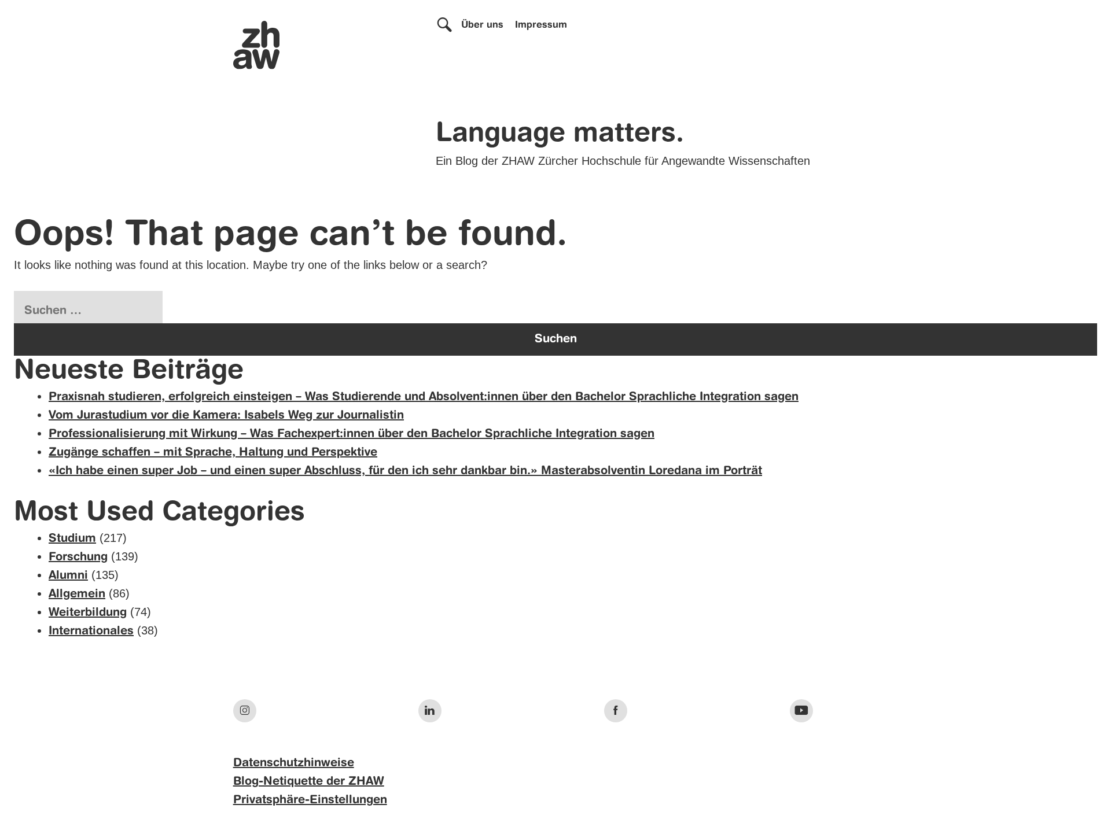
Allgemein (77, 594)
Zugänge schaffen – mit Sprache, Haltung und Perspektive (213, 453)
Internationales (91, 631)
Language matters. (560, 134)
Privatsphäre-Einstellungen (310, 800)
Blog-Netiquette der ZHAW (308, 782)
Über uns (482, 25)
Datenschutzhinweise (293, 763)
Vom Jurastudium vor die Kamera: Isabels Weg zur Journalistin (226, 416)
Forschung (78, 557)
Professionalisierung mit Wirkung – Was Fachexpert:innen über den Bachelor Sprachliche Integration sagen (351, 434)
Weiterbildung (88, 613)
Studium (72, 539)
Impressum (541, 25)
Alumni (68, 576)
